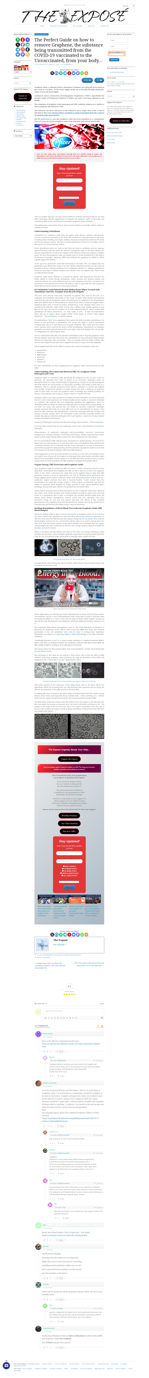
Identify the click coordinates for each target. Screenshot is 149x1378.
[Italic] (48, 1018)
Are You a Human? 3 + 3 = (69, 195)
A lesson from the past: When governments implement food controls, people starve (60, 912)
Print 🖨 (87, 80)
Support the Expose (69, 759)
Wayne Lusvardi (63, 1135)
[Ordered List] (57, 1018)
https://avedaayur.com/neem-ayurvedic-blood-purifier (64, 1235)
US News (19, 123)
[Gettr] (69, 73)
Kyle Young (62, 1060)
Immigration (99, 1368)
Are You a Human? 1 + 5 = (69, 880)
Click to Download (96, 422)
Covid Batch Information (117, 72)
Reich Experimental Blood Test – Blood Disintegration (69, 559)
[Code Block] (67, 1018)
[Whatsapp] (82, 73)
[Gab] (61, 73)
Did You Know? (20, 112)
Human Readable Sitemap (114, 136)
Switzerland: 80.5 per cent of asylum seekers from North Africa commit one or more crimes (92, 911)
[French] (27, 69)
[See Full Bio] (65, 944)
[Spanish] (19, 69)
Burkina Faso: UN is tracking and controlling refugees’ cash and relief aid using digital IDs (49, 965)
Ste (64, 1207)
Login (101, 1004)
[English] (15, 66)
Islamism (74, 1368)
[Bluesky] (73, 73)
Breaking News (20, 110)
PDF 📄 (99, 80)
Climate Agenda (41, 1368)
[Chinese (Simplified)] (23, 66)
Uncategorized (20, 121)
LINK (36, 368)
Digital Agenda (56, 1368)
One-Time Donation (69, 823)
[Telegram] (65, 73)
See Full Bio (58, 944)
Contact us (104, 26)
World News (20, 125)
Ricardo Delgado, (51, 316)
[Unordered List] (61, 1018)
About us (91, 26)
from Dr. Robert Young (42, 651)
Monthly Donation (69, 815)
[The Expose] (74, 16)
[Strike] (54, 1018)
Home (42, 26)
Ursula (60, 1308)
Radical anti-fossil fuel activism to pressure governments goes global (76, 911)
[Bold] (45, 1018)
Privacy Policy (111, 143)
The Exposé (41, 64)
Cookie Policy (111, 139)
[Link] (70, 1018)
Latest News (20, 114)
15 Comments (67, 64)
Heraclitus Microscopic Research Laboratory (84, 516)
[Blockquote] (64, 1018)
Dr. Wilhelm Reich (84, 475)
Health (110, 1368)
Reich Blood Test (44, 516)
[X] (52, 73)
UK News (19, 119)
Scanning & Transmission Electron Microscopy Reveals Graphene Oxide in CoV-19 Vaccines (69, 681)
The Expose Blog (21, 118)
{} (73, 1018)
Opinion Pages (20, 116)
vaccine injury (86, 1368)
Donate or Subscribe (23, 97)
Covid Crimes (120, 1368)
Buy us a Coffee (69, 831)
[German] (27, 66)
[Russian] (19, 66)
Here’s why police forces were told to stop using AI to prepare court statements (45, 911)
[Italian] (23, 69)
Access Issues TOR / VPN (114, 132)
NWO (66, 1368)
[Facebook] (56, 73)
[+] (76, 1018)
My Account (77, 26)
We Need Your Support (58, 26)
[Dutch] (15, 69)
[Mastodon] (78, 73)
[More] (86, 73)
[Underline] (51, 1018)
